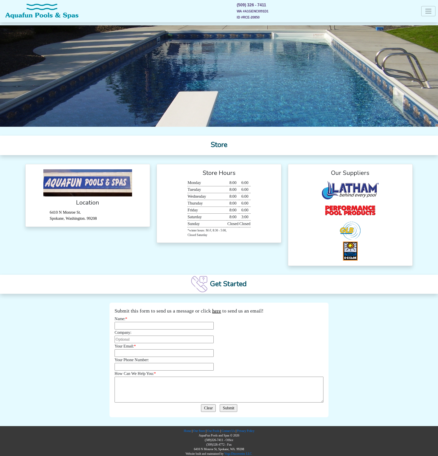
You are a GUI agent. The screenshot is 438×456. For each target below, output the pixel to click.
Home (187, 431)
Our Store (199, 431)
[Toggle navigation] (428, 11)
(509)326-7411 (214, 440)
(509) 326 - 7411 (251, 5)
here (216, 311)
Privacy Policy (245, 431)
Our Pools (213, 431)
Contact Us (228, 431)
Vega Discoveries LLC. (238, 453)
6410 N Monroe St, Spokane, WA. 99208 (219, 449)
